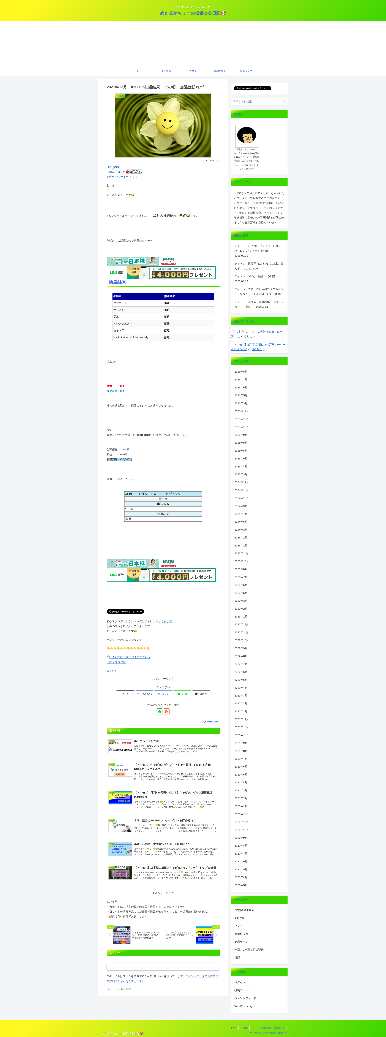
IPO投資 (113, 671)
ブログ (254, 1027)
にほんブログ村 (116, 171)
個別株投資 (266, 1027)
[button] (201, 693)
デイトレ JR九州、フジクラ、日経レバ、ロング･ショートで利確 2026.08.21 (257, 250)
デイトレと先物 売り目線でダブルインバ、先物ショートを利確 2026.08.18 (258, 292)
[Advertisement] (193, 44)
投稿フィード (242, 990)
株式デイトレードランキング (122, 176)
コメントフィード (245, 998)
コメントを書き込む (163, 966)
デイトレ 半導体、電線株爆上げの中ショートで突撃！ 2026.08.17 (258, 304)
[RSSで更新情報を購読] (167, 711)
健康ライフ (279, 1027)
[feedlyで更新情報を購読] (160, 711)
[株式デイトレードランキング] (134, 171)
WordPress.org (243, 1006)
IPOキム (257, 349)
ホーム (234, 1027)
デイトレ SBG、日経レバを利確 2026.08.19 (256, 279)
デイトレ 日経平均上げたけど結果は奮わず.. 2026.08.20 (258, 266)
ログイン (239, 982)
